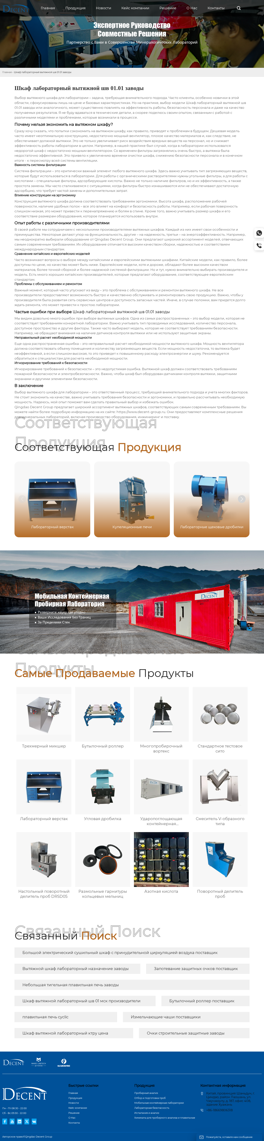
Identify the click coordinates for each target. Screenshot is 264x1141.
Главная (7, 72)
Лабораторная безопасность (151, 1107)
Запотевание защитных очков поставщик (196, 968)
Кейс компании (77, 1107)
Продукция (75, 1098)
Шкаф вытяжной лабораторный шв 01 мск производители (81, 1001)
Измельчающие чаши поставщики (166, 1017)
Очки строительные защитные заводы (186, 1033)
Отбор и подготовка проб (150, 1098)
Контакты (74, 1122)
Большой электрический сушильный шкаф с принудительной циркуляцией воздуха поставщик (120, 952)
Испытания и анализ (146, 1112)
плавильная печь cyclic (45, 1017)
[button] (242, 499)
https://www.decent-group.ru (141, 412)
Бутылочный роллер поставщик (201, 1001)
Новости (73, 1102)
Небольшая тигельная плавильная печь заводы (70, 985)
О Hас (72, 1117)
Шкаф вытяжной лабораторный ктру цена (65, 1033)
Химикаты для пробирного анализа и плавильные (164, 1117)
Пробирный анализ (146, 1093)
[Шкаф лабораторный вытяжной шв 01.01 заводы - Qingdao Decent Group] (15, 8)
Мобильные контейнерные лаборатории (159, 1102)
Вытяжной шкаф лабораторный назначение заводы (75, 968)
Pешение (73, 1112)
